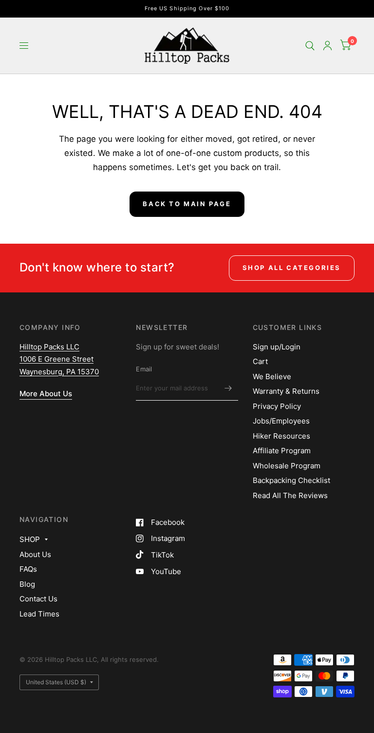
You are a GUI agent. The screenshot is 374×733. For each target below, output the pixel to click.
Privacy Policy (277, 406)
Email (144, 369)
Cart (260, 361)
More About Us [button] (45, 393)
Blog (27, 584)
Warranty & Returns (286, 391)
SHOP (29, 539)
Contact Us (38, 598)
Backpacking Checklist (291, 480)
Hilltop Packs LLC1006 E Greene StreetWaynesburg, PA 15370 (59, 359)
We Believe (272, 376)
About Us (35, 554)
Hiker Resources (281, 436)
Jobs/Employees (281, 420)
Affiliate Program (282, 450)
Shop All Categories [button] (292, 267)
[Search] (310, 46)
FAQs (28, 569)
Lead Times (39, 613)
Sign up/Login (276, 346)
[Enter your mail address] (228, 388)
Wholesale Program (286, 465)
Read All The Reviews (290, 495)
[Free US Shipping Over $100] (187, 8)
